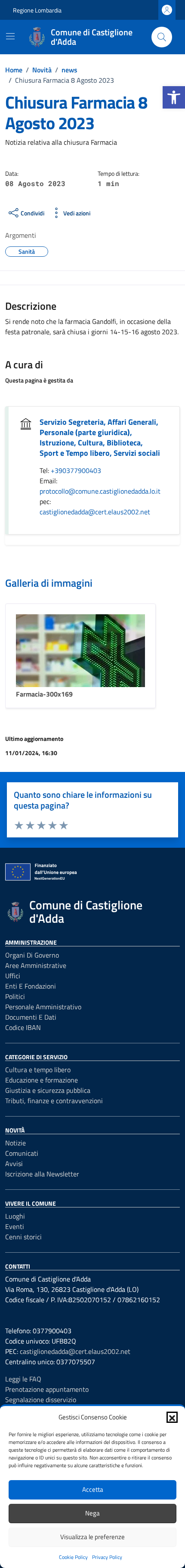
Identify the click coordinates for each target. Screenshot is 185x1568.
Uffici (12, 976)
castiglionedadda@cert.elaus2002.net (95, 512)
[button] (174, 97)
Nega (92, 1513)
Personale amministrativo (43, 1007)
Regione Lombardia (37, 10)
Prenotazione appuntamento (47, 1389)
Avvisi (14, 1163)
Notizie (15, 1143)
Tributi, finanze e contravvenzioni (54, 1100)
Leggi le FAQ (23, 1379)
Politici (15, 996)
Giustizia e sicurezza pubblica (47, 1090)
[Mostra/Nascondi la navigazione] (10, 36)
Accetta (92, 1489)
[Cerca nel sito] (161, 37)
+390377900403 (76, 470)
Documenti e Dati (30, 1017)
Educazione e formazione (41, 1080)
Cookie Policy (73, 1557)
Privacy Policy (107, 1557)
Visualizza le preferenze (92, 1537)
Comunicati (21, 1153)
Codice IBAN (23, 1027)
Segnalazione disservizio (40, 1399)
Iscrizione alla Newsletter (42, 1174)
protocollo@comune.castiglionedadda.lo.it (100, 491)
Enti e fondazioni (30, 986)
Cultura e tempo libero (38, 1069)
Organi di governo (32, 955)
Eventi (14, 1226)
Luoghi (15, 1216)
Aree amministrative (35, 965)
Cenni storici (23, 1237)
